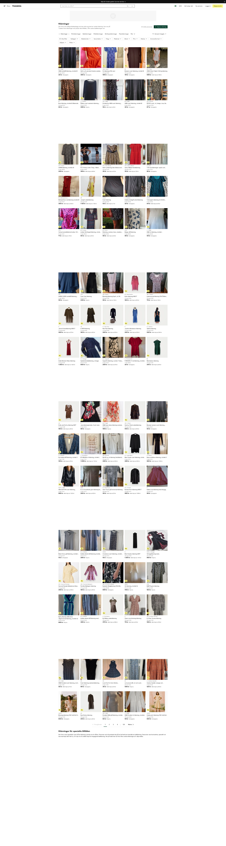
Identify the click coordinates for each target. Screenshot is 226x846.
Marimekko (130, 294)
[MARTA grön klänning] (157, 572)
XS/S (59, 487)
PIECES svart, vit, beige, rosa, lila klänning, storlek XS (156, 103)
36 (103, 101)
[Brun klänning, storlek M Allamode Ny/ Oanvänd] (68, 89)
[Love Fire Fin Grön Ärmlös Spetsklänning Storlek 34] (113, 669)
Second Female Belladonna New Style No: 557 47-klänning (67, 586)
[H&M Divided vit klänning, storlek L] (135, 701)
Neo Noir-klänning (108, 328)
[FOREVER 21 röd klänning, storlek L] (135, 347)
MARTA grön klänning (153, 586)
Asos (106, 230)
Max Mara (129, 455)
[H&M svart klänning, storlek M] (135, 89)
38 (103, 294)
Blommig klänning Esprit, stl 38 (111, 296)
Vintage (85, 359)
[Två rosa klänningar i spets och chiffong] (157, 154)
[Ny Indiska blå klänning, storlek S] (68, 443)
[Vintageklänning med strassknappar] (157, 540)
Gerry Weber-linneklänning (132, 167)
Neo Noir (107, 326)
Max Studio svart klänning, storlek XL (135, 457)
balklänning (101, 736)
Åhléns (84, 101)
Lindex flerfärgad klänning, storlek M (91, 232)
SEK (180, 6)
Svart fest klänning (86, 296)
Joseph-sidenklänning (87, 200)
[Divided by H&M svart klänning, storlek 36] (113, 89)
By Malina (84, 455)
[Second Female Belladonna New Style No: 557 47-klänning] (68, 572)
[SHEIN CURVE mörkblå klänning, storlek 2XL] (68, 282)
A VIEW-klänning (85, 328)
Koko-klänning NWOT (131, 296)
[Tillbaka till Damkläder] (59, 34)
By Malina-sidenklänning (110, 618)
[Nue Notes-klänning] (91, 701)
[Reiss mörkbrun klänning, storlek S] (157, 443)
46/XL (126, 584)
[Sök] (128, 5)
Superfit (107, 359)
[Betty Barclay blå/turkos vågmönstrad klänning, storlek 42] (68, 604)
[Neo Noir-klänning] (113, 315)
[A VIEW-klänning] (91, 315)
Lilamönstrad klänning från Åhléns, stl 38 (157, 296)
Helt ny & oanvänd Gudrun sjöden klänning (90, 71)
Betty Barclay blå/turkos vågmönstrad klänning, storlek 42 (68, 617)
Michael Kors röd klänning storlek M (68, 200)
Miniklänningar (76, 34)
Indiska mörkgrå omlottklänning (134, 200)
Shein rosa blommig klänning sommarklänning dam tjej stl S (133, 618)
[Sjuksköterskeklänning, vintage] (91, 347)
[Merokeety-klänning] (157, 347)
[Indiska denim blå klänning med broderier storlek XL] (91, 604)
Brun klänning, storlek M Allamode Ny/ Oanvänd (68, 103)
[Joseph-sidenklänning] (91, 186)
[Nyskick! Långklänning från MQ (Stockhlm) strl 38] (113, 572)
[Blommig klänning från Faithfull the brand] (68, 701)
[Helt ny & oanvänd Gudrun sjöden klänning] (91, 57)
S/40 (82, 487)
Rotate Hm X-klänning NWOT (133, 489)
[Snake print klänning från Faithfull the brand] (157, 701)
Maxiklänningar (124, 34)
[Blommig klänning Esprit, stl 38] (113, 282)
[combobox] (95, 6)
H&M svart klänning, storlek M (133, 103)
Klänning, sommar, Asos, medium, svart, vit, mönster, (112, 232)
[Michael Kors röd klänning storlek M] (68, 186)
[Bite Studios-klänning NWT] (135, 540)
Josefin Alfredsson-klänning (133, 328)
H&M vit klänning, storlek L (154, 232)
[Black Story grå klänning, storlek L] (68, 540)
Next (107, 69)
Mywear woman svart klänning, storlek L (156, 425)
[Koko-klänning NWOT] (135, 282)
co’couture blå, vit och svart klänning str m (133, 683)
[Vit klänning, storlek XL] (135, 572)
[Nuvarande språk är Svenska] (175, 6)
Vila (150, 165)
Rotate (129, 487)
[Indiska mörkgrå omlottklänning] (135, 186)
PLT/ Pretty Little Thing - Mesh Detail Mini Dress (90, 167)
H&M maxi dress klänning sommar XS (112, 425)
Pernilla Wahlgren (87, 584)
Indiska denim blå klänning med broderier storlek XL (90, 618)
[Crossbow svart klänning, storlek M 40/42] (113, 540)
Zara (150, 69)
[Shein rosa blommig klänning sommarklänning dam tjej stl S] (135, 604)
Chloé (128, 423)
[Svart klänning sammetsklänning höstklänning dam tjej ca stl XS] (91, 669)
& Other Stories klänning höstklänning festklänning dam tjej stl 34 (157, 618)
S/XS (148, 552)
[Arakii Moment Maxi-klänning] (68, 347)
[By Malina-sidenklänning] (113, 604)
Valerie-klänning (151, 328)
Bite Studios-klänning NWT (132, 554)
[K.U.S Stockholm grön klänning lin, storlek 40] (91, 476)
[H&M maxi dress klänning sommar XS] (113, 411)
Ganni (62, 165)
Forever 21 (129, 359)
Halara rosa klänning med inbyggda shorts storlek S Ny (157, 489)
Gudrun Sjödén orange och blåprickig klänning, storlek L (155, 683)
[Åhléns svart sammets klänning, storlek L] (91, 89)
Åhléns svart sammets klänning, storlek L (90, 103)
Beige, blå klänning (130, 232)
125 (124, 724)
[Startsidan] (16, 6)
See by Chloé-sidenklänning (133, 425)
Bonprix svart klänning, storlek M (134, 71)
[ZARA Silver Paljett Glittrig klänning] (157, 57)
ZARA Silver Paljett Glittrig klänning (157, 71)
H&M (62, 69)
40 (59, 165)
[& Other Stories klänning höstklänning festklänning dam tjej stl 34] (157, 604)
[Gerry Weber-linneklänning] (135, 154)
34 (147, 616)
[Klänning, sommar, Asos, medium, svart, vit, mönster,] (113, 218)
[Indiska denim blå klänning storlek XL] (91, 540)
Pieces (151, 101)
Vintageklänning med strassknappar (153, 554)
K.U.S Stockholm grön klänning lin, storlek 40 (90, 489)
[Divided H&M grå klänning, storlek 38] (113, 701)
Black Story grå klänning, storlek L (68, 554)
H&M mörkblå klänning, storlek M (67, 71)
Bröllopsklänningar (111, 34)
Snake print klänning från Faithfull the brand (156, 715)
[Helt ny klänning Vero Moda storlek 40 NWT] (113, 154)
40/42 (104, 198)
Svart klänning (107, 200)
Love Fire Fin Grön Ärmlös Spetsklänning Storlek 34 (110, 683)
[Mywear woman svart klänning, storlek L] (157, 411)
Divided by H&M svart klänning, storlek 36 (112, 103)
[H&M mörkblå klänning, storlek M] (68, 57)
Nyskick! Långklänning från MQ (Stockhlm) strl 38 (111, 586)
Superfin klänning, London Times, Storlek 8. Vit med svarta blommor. (113, 361)
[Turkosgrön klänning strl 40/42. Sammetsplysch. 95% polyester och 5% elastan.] (157, 186)
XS (147, 69)
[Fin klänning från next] (113, 57)
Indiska (128, 198)
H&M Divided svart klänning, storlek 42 (68, 683)
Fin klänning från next (109, 71)
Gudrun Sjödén (87, 69)
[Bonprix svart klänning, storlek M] (135, 57)
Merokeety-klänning (153, 361)
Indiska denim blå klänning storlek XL (90, 554)
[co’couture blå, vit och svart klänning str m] (135, 669)
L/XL (59, 230)
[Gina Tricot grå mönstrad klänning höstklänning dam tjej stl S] (113, 476)
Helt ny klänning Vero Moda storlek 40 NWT (113, 167)
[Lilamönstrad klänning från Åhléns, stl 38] (157, 282)
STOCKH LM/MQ (109, 584)
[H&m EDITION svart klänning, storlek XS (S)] (68, 476)
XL (125, 455)
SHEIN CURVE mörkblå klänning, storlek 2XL (67, 296)
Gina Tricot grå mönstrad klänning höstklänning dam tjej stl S (112, 489)
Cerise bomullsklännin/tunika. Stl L (68, 232)
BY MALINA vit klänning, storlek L (90, 457)
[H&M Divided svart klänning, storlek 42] (68, 669)
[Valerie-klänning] (157, 315)
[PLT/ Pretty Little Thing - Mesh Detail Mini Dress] (91, 154)
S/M (104, 69)
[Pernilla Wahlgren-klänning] (91, 572)
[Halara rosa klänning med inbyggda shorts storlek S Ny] (157, 476)
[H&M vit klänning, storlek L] (157, 218)
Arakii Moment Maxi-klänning (66, 361)
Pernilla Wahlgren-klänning (88, 586)
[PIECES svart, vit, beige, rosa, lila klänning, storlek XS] (157, 89)
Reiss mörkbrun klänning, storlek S (157, 457)
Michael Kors (64, 198)
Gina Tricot (107, 487)
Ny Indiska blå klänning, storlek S (68, 457)
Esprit (106, 294)
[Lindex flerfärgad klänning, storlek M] (91, 218)
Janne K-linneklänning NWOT (66, 328)
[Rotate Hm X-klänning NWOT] (135, 476)
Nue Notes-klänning (86, 715)
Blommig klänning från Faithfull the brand (68, 715)
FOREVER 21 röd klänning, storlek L (135, 361)
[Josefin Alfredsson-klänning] (135, 315)
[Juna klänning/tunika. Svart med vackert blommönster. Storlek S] (91, 411)
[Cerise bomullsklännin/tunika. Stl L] (68, 218)
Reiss (150, 455)
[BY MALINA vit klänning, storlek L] (91, 443)
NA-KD (107, 455)
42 (59, 423)
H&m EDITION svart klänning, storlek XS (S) (66, 489)
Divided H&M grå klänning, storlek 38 (112, 715)
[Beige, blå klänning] (135, 218)
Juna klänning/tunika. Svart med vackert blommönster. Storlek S (90, 425)
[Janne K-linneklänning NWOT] (68, 315)
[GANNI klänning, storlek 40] (68, 154)
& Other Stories (153, 616)
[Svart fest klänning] (91, 282)
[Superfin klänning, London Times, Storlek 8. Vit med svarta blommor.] (113, 347)
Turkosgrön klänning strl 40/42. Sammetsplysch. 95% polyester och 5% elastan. (156, 200)
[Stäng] (224, 2)
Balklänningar (87, 34)
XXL (59, 294)
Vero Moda (108, 165)
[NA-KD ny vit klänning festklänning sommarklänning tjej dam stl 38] (113, 443)
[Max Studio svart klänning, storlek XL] (135, 443)
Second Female (65, 584)
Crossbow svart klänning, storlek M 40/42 (113, 554)
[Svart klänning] (113, 186)
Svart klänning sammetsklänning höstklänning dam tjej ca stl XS (90, 683)
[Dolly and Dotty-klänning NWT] (68, 411)
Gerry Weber (130, 165)
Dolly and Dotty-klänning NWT (67, 425)
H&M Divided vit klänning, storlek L (135, 715)
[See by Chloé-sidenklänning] (135, 411)
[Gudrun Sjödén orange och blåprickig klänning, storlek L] (157, 669)
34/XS (60, 713)
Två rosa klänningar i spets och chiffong (156, 167)
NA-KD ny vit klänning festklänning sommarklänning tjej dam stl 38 (113, 457)
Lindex (84, 230)
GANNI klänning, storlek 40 (66, 167)
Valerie (150, 326)
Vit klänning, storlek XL (131, 586)
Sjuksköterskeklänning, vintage (90, 361)
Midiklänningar (98, 34)
